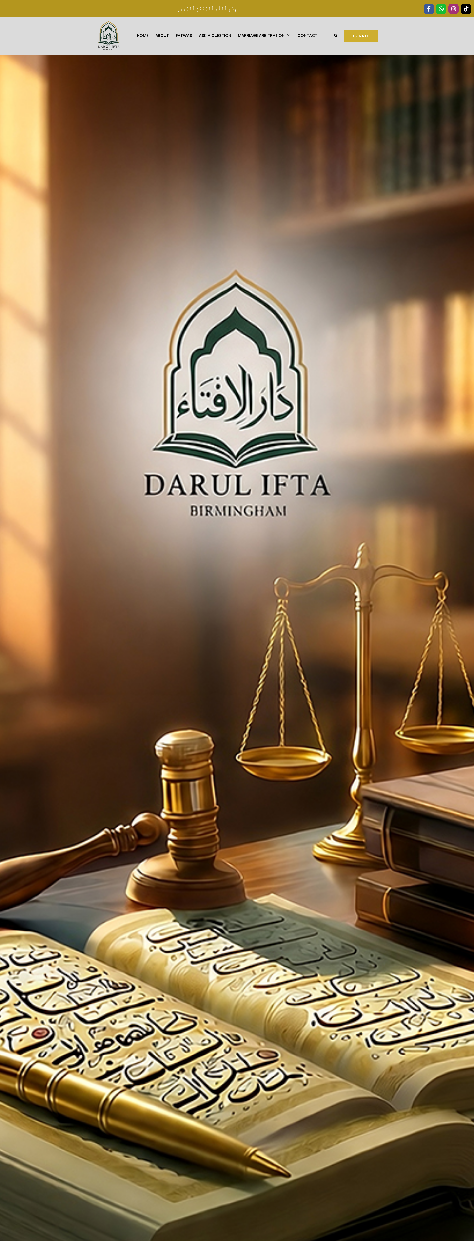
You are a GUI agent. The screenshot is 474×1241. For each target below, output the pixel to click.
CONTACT (307, 35)
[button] (336, 36)
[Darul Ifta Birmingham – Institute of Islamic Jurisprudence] (108, 35)
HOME (142, 35)
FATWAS (184, 35)
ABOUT (162, 35)
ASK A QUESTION (215, 35)
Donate (361, 35)
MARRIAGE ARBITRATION (261, 35)
